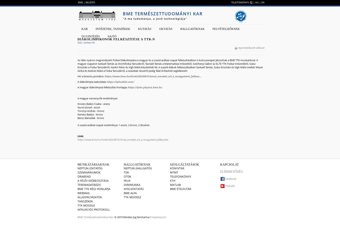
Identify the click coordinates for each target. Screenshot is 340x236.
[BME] (97, 15)
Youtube (230, 186)
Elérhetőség (231, 171)
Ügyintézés (90, 36)
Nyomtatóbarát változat (251, 48)
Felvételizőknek (226, 28)
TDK (126, 172)
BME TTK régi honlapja (94, 189)
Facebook (230, 179)
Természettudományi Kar (98, 217)
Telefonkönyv (180, 176)
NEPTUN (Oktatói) (90, 168)
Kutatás (144, 28)
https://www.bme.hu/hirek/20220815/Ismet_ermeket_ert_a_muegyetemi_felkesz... (153, 76)
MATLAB (175, 185)
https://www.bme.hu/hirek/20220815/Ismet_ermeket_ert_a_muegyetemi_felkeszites (123, 139)
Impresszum (158, 217)
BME (80, 2)
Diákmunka (132, 185)
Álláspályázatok (90, 197)
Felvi (127, 181)
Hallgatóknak (192, 28)
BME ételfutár (180, 189)
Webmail (84, 193)
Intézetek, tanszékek (113, 28)
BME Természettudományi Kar (163, 14)
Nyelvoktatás (134, 189)
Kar (84, 28)
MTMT (174, 172)
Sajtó (112, 36)
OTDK (127, 176)
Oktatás (165, 28)
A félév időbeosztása (93, 181)
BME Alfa (130, 193)
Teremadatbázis (89, 185)
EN (262, 2)
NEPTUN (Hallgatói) (138, 168)
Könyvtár (177, 168)
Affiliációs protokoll (94, 209)
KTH (172, 181)
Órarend (84, 176)
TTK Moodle (86, 205)
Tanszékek (85, 201)
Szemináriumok (89, 172)
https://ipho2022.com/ (121, 82)
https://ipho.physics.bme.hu (145, 87)
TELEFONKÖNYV (240, 2)
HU (257, 2)
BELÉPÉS (90, 2)
